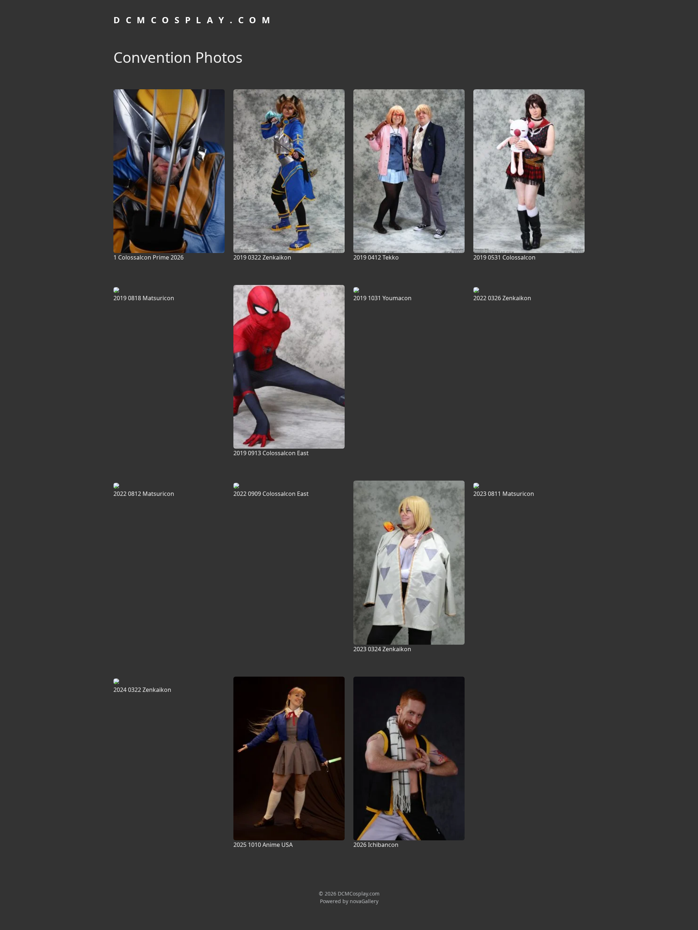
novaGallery (364, 901)
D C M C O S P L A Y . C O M (192, 20)
